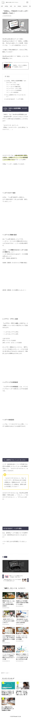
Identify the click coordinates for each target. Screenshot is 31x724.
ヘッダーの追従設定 (13, 92)
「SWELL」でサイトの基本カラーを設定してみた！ (19, 66)
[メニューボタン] (27, 2)
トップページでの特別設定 (15, 90)
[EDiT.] (11, 2)
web (6, 557)
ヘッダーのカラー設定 (14, 84)
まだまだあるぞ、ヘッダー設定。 (15, 99)
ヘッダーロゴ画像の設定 (14, 86)
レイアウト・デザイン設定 (15, 88)
